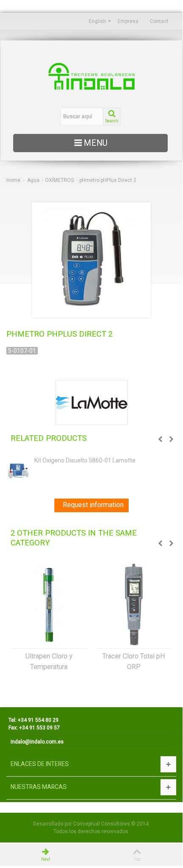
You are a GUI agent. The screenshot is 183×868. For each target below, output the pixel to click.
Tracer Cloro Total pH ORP (133, 661)
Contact (159, 21)
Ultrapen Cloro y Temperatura (49, 661)
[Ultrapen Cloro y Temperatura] (49, 604)
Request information (93, 505)
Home (13, 180)
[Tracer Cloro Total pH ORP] (134, 604)
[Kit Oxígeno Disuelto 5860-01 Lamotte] (18, 469)
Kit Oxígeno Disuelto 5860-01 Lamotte (84, 460)
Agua (33, 180)
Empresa (128, 21)
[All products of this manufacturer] (91, 402)
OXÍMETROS (59, 180)
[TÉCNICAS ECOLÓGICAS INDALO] (91, 76)
